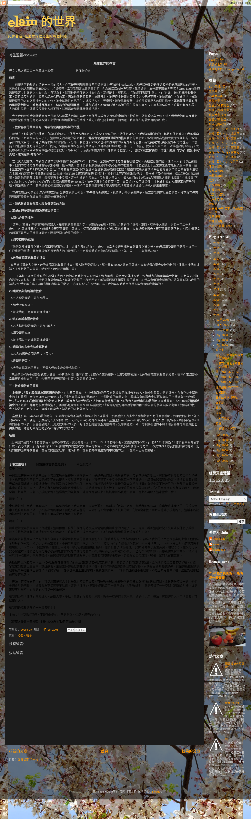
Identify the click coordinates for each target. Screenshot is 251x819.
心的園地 (221, 392)
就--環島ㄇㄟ (217, 199)
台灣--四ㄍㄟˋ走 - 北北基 (224, 133)
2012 (216, 284)
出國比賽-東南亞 (219, 110)
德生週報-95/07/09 (227, 382)
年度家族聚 (216, 166)
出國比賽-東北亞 (219, 105)
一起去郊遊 (222, 418)
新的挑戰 (214, 216)
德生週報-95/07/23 (227, 371)
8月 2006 (222, 340)
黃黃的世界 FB (218, 64)
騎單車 (220, 349)
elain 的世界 (42, 23)
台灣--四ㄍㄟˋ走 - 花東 (222, 143)
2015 (216, 268)
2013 (216, 279)
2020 (216, 243)
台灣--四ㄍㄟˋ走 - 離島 (222, 157)
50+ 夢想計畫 (217, 86)
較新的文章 (18, 751)
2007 (216, 310)
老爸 (218, 423)
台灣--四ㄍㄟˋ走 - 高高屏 (224, 147)
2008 (216, 304)
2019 (216, 248)
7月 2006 (222, 345)
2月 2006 (222, 455)
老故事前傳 (216, 175)
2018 (216, 253)
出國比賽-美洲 (217, 114)
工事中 (213, 91)
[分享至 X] (76, 630)
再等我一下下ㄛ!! (226, 428)
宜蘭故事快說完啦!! (227, 397)
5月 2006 (222, 440)
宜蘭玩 (220, 402)
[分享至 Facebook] (80, 630)
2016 (216, 263)
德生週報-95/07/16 (227, 377)
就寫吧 (213, 204)
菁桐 (218, 407)
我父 (212, 180)
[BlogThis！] (73, 630)
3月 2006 (222, 450)
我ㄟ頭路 (214, 185)
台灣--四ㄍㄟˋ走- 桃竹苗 (223, 161)
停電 (218, 413)
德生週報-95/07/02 (227, 387)
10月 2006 (223, 330)
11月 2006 (223, 324)
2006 (216, 315)
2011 (216, 289)
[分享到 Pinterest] (84, 630)
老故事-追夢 (216, 171)
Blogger (156, 791)
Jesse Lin (219, 538)
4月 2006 (222, 445)
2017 (216, 258)
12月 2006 (223, 319)
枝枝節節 (214, 189)
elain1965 (219, 549)
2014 (216, 273)
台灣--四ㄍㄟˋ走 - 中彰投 (224, 129)
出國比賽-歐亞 (217, 119)
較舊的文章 (191, 751)
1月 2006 (222, 460)
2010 (216, 294)
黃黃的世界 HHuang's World (226, 69)
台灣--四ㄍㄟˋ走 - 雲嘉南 (224, 152)
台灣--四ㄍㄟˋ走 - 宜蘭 (222, 138)
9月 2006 (222, 335)
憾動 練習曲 (232, 703)
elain (216, 544)
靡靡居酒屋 (216, 221)
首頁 (104, 751)
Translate (238, 503)
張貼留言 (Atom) (28, 759)
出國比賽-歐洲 (217, 124)
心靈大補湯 (25, 635)
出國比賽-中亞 (217, 100)
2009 (216, 299)
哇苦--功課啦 (217, 194)
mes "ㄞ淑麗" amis (220, 225)
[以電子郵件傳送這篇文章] (69, 630)
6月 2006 (222, 434)
